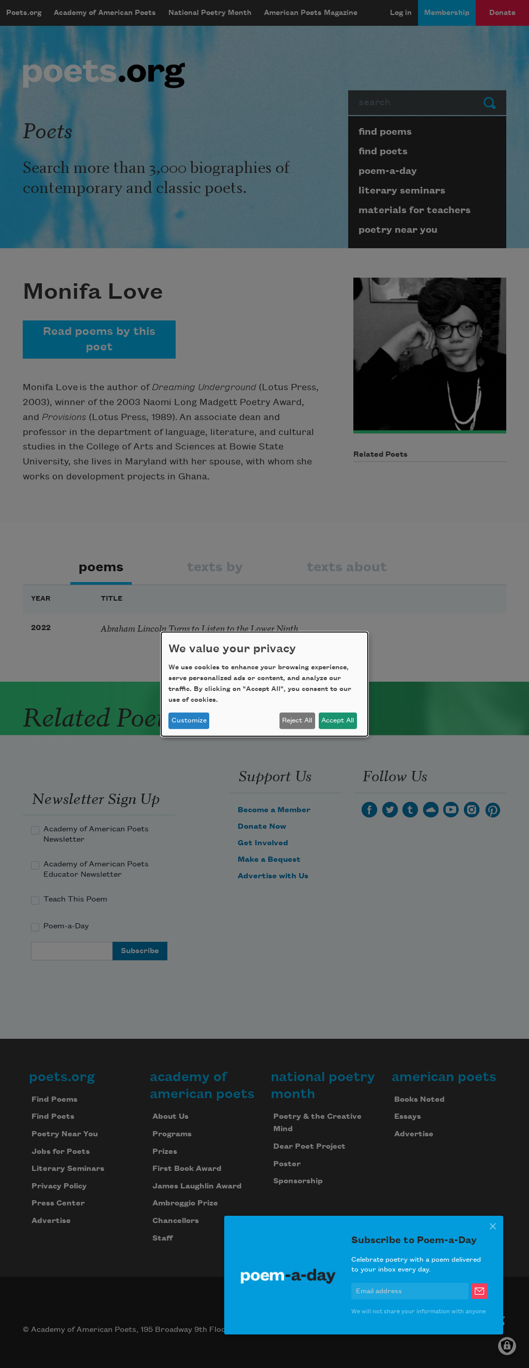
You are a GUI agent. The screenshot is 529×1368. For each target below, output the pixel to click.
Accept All (337, 720)
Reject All (297, 720)
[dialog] (264, 684)
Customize (189, 720)
